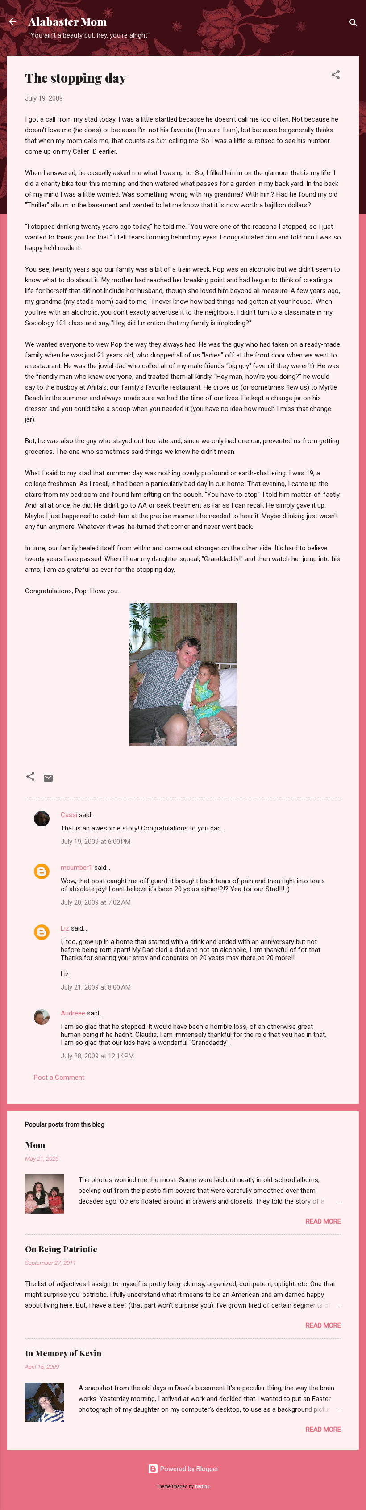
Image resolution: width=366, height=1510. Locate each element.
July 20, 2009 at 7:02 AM (96, 902)
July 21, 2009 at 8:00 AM (96, 987)
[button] (335, 76)
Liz (65, 928)
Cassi (69, 815)
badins (202, 1486)
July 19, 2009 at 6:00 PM (95, 842)
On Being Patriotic (61, 1249)
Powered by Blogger (188, 1469)
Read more (323, 1221)
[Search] (353, 24)
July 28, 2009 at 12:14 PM (97, 1056)
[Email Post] (48, 781)
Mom (35, 1145)
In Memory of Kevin (63, 1353)
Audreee (73, 1013)
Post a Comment (59, 1078)
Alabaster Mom (68, 21)
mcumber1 (76, 868)
